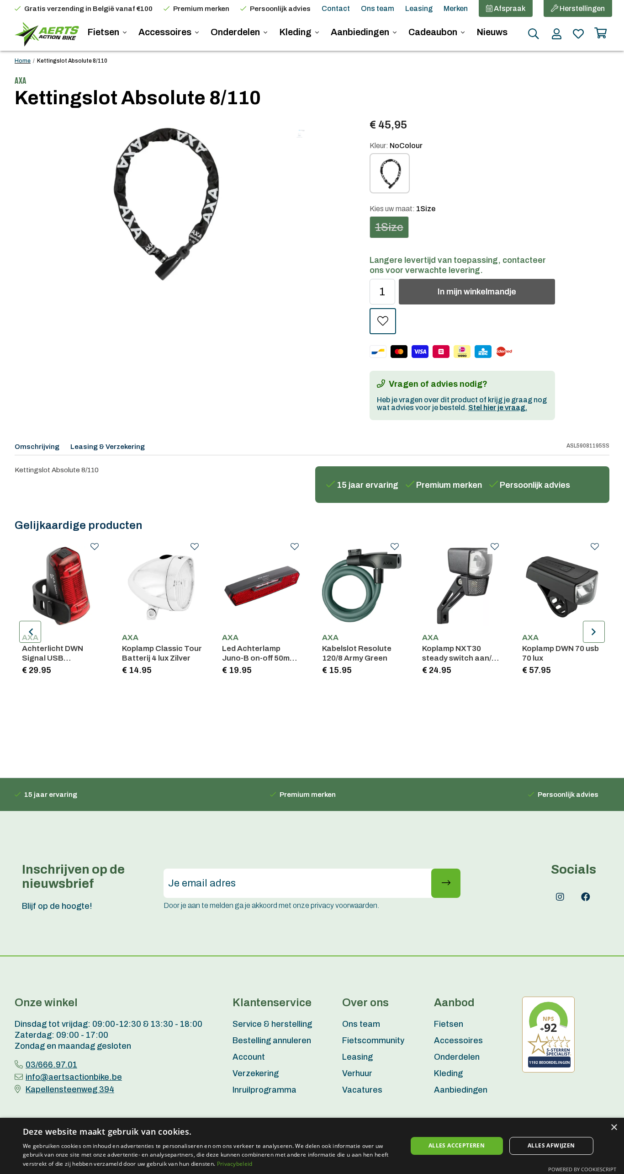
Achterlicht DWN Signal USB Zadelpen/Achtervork (61, 653)
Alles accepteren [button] (456, 1145)
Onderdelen (236, 32)
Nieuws (492, 32)
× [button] (613, 1127)
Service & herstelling (272, 1024)
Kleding (296, 32)
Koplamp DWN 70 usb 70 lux (560, 653)
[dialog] (312, 1146)
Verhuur (357, 1073)
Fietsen (104, 32)
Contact (336, 8)
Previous (30, 632)
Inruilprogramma (264, 1089)
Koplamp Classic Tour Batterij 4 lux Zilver (162, 653)
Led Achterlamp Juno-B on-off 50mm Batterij (259, 653)
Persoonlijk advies (280, 8)
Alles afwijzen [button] (551, 1145)
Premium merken (201, 8)
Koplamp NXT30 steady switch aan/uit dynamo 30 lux (461, 653)
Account (249, 1057)
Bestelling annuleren (272, 1040)
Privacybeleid (235, 1164)
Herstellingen (581, 8)
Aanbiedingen (361, 32)
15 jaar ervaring (367, 485)
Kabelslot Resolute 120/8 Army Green (356, 653)
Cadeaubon (433, 32)
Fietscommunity (373, 1040)
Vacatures (362, 1089)
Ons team (377, 8)
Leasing (419, 8)
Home (23, 61)
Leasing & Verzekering (107, 446)
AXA (30, 637)
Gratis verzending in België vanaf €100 (88, 8)
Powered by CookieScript (582, 1169)
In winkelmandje (477, 291)
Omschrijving (37, 446)
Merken (456, 8)
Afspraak (508, 8)
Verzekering (256, 1073)
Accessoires (165, 32)
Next (594, 632)
